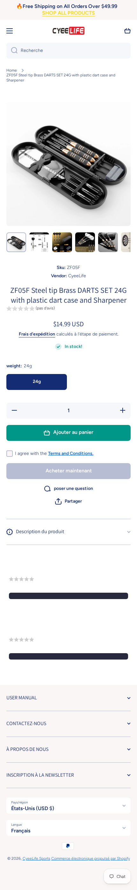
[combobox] (68, 51)
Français (20, 831)
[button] (127, 31)
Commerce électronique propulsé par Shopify (90, 858)
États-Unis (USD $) (32, 808)
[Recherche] (12, 51)
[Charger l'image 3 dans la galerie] (62, 242)
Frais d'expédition (37, 334)
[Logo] (68, 31)
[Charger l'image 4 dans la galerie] (85, 242)
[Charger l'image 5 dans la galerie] (108, 242)
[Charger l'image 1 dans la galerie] (16, 242)
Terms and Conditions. (70, 453)
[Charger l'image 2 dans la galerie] (39, 242)
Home (11, 70)
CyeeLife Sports (36, 858)
